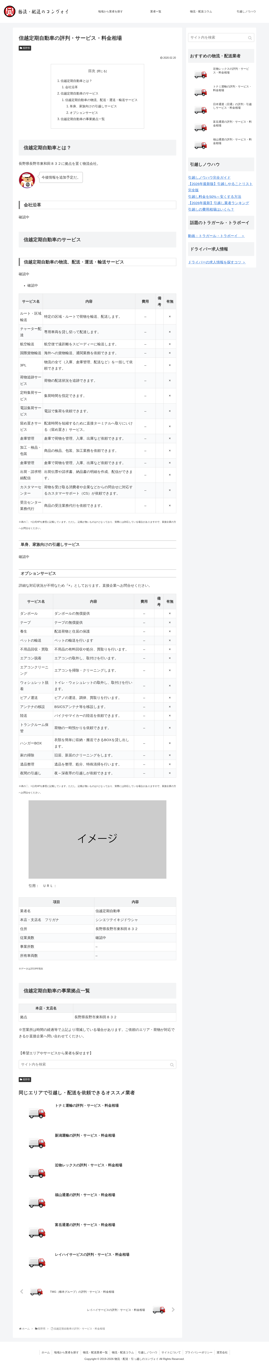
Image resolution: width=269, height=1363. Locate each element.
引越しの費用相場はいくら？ (211, 209)
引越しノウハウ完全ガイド (209, 178)
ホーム (46, 1352)
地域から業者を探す (66, 1352)
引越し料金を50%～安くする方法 (214, 197)
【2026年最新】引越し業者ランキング (218, 203)
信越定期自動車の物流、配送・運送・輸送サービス (101, 100)
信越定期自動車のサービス (79, 93)
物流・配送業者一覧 (95, 1352)
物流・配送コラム (123, 1352)
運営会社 (222, 1352)
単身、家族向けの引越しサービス (93, 106)
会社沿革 (71, 87)
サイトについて (171, 1352)
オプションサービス (84, 112)
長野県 (26, 48)
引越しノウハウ (147, 1352)
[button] (172, 1065)
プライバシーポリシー (198, 1352)
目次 (91, 71)
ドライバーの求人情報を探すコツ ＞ (217, 262)
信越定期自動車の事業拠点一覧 (83, 119)
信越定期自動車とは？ (76, 80)
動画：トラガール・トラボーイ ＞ (216, 236)
